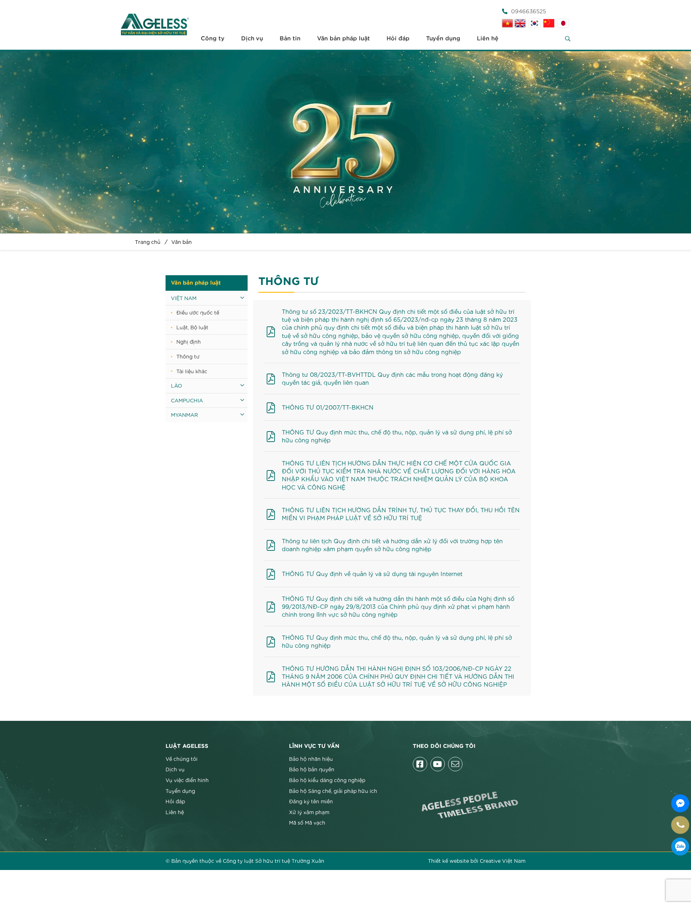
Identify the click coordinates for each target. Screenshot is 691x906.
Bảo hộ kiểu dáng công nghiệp (327, 780)
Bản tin (290, 38)
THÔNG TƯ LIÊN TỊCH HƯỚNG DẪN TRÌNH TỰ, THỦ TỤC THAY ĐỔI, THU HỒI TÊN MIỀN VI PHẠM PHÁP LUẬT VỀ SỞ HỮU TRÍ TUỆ (401, 513)
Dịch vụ (252, 38)
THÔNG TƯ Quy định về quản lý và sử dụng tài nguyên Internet (372, 573)
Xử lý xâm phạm (309, 812)
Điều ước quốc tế (197, 312)
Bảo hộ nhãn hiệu (311, 758)
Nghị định (188, 341)
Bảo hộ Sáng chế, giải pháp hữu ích (333, 790)
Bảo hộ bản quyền (311, 769)
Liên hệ (487, 38)
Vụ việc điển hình (187, 780)
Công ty (213, 38)
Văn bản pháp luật (343, 38)
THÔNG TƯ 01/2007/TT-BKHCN (328, 407)
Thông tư (188, 356)
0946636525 (528, 10)
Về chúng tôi (182, 758)
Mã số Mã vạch (307, 822)
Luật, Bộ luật (192, 327)
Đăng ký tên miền (311, 801)
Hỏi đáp (398, 38)
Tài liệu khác (191, 371)
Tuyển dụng (443, 38)
